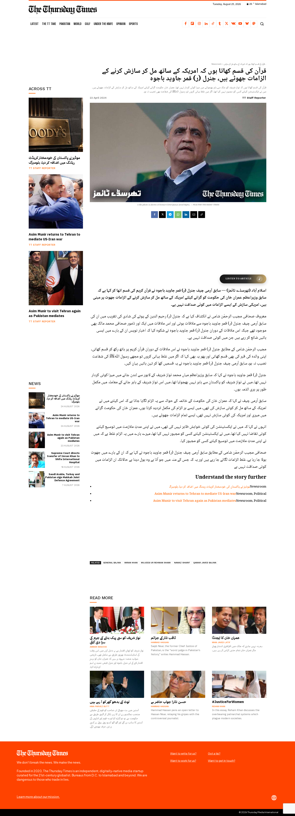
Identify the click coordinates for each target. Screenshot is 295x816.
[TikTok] (212, 23)
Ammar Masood (98, 647)
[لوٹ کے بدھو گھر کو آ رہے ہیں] (117, 684)
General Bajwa (112, 562)
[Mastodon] (253, 23)
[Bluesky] (247, 23)
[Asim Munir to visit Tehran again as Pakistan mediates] (56, 278)
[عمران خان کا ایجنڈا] (239, 620)
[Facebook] (185, 23)
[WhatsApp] (178, 214)
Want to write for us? (183, 753)
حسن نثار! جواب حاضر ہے (168, 701)
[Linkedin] (206, 23)
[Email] (193, 214)
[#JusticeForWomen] (239, 684)
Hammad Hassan (160, 642)
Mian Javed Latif (221, 642)
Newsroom (217, 64)
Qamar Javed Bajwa (204, 562)
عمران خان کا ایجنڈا (226, 637)
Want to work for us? (183, 760)
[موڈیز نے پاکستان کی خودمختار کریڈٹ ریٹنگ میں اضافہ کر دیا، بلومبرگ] (56, 125)
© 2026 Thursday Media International (258, 812)
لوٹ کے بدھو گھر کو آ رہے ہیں (109, 701)
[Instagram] (199, 23)
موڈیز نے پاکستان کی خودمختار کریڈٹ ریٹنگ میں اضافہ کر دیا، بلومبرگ (54, 160)
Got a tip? (214, 753)
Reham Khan (218, 706)
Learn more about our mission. (38, 797)
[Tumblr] (219, 23)
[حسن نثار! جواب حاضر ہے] (178, 684)
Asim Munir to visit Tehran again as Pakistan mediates (55, 313)
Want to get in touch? (221, 760)
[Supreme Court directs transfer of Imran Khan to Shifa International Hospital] (37, 460)
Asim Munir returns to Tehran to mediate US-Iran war (54, 237)
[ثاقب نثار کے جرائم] (178, 620)
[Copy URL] (201, 214)
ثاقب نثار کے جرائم (163, 637)
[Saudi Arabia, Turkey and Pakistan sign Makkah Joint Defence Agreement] (37, 479)
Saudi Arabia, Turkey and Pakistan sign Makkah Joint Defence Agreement (62, 477)
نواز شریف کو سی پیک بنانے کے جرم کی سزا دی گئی (115, 640)
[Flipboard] (192, 23)
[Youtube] (240, 23)
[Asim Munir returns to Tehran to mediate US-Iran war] (56, 201)
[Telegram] (170, 214)
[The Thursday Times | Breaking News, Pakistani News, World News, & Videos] (63, 9)
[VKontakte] (233, 23)
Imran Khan (131, 562)
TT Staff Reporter (42, 168)
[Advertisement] (55, 55)
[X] (226, 23)
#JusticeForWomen (228, 701)
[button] (261, 23)
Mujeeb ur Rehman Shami (156, 562)
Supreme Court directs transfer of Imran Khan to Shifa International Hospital (63, 457)
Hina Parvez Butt (99, 706)
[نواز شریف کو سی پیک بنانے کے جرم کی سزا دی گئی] (117, 620)
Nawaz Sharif (182, 562)
